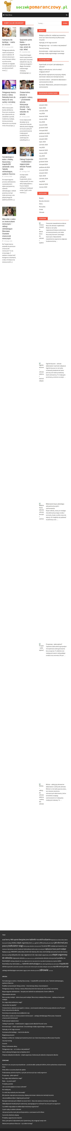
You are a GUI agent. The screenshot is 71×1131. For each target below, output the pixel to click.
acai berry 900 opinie (10, 939)
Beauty (41, 198)
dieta (62, 940)
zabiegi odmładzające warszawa (12, 970)
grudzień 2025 (43, 128)
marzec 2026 (43, 119)
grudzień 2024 (43, 161)
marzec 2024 (43, 187)
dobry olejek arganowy (20, 943)
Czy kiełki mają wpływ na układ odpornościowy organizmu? (20, 1106)
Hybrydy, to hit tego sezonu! (48, 42)
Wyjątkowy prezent (8, 1035)
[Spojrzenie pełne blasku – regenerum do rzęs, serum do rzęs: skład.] (27, 32)
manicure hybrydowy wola (25, 949)
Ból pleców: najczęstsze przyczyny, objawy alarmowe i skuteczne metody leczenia (28, 1095)
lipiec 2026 (42, 108)
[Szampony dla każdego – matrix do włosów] (9, 32)
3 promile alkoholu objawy (10, 1115)
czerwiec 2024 (43, 178)
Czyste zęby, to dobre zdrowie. (11, 1109)
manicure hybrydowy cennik (9, 949)
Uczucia (4, 1043)
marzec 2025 (43, 153)
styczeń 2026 (43, 125)
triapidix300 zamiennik (12, 966)
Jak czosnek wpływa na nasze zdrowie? (14, 1087)
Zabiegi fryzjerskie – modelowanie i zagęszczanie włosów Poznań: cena (26, 164)
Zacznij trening (44, 48)
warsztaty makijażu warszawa (45, 966)
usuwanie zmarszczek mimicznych (28, 966)
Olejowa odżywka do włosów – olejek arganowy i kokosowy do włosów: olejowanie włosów (30, 1055)
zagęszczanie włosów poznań (31, 970)
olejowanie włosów (18, 958)
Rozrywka (42, 207)
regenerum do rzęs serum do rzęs (33, 961)
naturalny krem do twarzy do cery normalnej (34, 952)
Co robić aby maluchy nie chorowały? (13, 1092)
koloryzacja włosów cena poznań (32, 946)
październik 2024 (44, 167)
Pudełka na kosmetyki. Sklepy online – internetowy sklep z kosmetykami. (25, 986)
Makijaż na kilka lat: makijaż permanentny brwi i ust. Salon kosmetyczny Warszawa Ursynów (52, 37)
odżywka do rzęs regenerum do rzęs (24, 955)
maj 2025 (42, 147)
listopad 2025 (43, 130)
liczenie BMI (46, 946)
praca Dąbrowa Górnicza (30, 958)
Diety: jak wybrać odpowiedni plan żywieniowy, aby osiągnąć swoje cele (24, 1121)
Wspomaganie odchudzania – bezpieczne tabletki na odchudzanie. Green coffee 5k (28, 991)
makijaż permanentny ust (59, 946)
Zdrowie (41, 212)
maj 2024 (42, 181)
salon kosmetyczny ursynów (49, 961)
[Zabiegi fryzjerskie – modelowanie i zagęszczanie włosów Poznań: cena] (27, 151)
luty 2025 (42, 156)
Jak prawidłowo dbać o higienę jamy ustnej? (16, 1098)
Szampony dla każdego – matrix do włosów (8, 42)
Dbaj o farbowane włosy (9, 1046)
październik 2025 (44, 133)
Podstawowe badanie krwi (10, 1021)
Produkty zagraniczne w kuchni (12, 1118)
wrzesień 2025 (43, 136)
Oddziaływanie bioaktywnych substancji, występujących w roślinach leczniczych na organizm (31, 1104)
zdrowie (43, 970)
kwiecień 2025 (43, 150)
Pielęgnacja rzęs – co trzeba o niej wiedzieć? (53, 45)
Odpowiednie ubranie (9, 994)
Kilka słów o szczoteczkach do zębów (14, 1070)
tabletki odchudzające (31, 963)
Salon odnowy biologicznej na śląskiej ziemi (16, 1052)
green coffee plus (40, 943)
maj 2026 (42, 113)
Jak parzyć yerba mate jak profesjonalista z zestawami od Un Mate (23, 1112)
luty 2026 (42, 122)
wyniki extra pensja (61, 966)
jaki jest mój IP (50, 943)
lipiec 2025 (42, 142)
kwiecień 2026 (43, 116)
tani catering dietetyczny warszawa (49, 964)
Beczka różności (44, 201)
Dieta (41, 204)
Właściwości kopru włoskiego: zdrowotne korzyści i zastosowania (55, 506)
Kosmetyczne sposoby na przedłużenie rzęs (16, 1013)
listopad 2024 (43, 164)
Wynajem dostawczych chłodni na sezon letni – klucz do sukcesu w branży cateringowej (29, 1101)
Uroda (41, 209)
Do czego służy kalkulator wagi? (12, 1002)
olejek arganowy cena (45, 955)
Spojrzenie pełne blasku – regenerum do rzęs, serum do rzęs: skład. (26, 45)
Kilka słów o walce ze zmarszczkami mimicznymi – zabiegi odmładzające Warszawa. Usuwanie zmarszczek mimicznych (9, 229)
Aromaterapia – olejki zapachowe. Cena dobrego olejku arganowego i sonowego (27, 1026)
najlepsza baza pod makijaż (55, 949)
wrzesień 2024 (43, 170)
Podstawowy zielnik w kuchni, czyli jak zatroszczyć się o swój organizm (24, 1072)
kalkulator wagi (16, 945)
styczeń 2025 (43, 159)
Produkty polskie (7, 1084)
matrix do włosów (39, 949)
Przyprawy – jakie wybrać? (54, 644)
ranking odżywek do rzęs (17, 961)
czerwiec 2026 (43, 111)
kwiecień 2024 (43, 184)
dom (30, 943)
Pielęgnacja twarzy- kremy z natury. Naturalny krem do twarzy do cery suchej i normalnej (9, 97)
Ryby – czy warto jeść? (9, 1081)
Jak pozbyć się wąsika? (9, 1005)
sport (21, 964)
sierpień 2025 (43, 139)
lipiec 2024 (42, 176)
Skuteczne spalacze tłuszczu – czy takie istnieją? (17, 1123)
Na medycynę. (6, 1089)
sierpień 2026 (43, 105)
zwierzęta (51, 970)
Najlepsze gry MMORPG (9, 952)
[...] (6, 70)
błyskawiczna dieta (56, 940)
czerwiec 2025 (43, 145)
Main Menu (8, 15)
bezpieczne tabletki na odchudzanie (34, 939)
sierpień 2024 (43, 173)
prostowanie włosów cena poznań (46, 958)
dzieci (33, 943)
